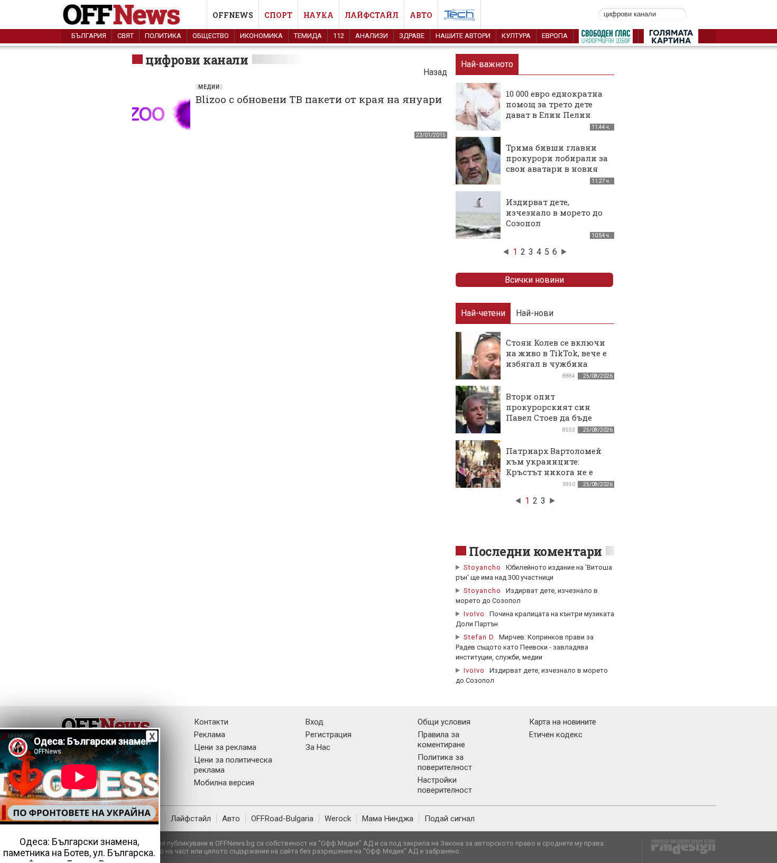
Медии (209, 87)
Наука (318, 15)
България (88, 36)
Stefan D (479, 637)
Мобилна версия (224, 782)
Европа (555, 36)
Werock (338, 818)
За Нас (318, 747)
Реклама (209, 734)
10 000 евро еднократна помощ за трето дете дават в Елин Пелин (554, 104)
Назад (435, 72)
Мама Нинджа (387, 818)
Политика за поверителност (445, 762)
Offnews (232, 15)
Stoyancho (482, 567)
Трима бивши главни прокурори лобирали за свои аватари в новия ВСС (557, 163)
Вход (314, 722)
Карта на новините (562, 722)
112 (338, 36)
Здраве (411, 36)
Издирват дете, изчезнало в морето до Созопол (554, 212)
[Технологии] (459, 17)
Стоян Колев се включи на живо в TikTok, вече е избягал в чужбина (556, 353)
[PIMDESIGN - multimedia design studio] (679, 850)
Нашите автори (463, 36)
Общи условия (444, 722)
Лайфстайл (372, 15)
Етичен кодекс (555, 734)
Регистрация (329, 734)
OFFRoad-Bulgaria (282, 818)
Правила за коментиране (441, 739)
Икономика (261, 36)
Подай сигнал (449, 818)
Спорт (278, 15)
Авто (421, 15)
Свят (125, 36)
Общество (210, 36)
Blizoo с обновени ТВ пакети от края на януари (319, 99)
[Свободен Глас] (606, 38)
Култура (516, 36)
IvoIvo (474, 614)
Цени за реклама (225, 747)
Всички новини (534, 280)
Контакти (211, 722)
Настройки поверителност (445, 785)
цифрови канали (196, 60)
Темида (308, 36)
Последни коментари (535, 551)
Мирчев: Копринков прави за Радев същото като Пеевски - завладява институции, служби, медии (525, 647)
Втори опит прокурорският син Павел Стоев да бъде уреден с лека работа (550, 412)
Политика (163, 36)
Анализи (371, 36)
